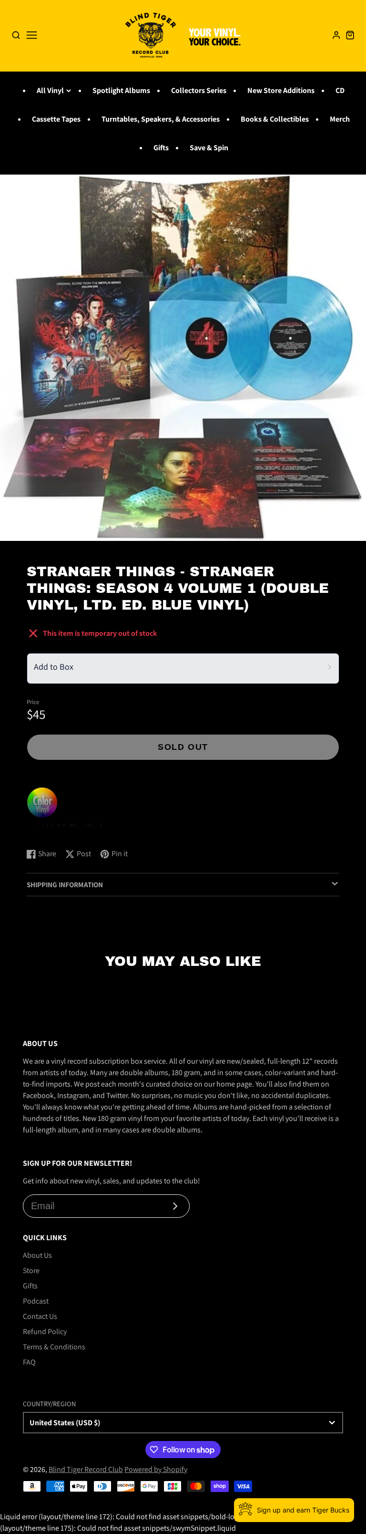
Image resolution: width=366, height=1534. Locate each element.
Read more (45, 831)
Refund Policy (45, 1332)
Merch (340, 119)
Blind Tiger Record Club (86, 1469)
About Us (37, 1255)
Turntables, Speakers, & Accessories (161, 119)
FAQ (29, 1362)
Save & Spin (209, 148)
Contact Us (40, 1316)
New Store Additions (281, 90)
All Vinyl (50, 90)
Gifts (161, 148)
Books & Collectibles (275, 119)
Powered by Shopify (155, 1469)
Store (31, 1270)
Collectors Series (198, 90)
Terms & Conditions (54, 1347)
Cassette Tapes (56, 119)
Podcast (36, 1301)
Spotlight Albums (121, 90)
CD (340, 90)
